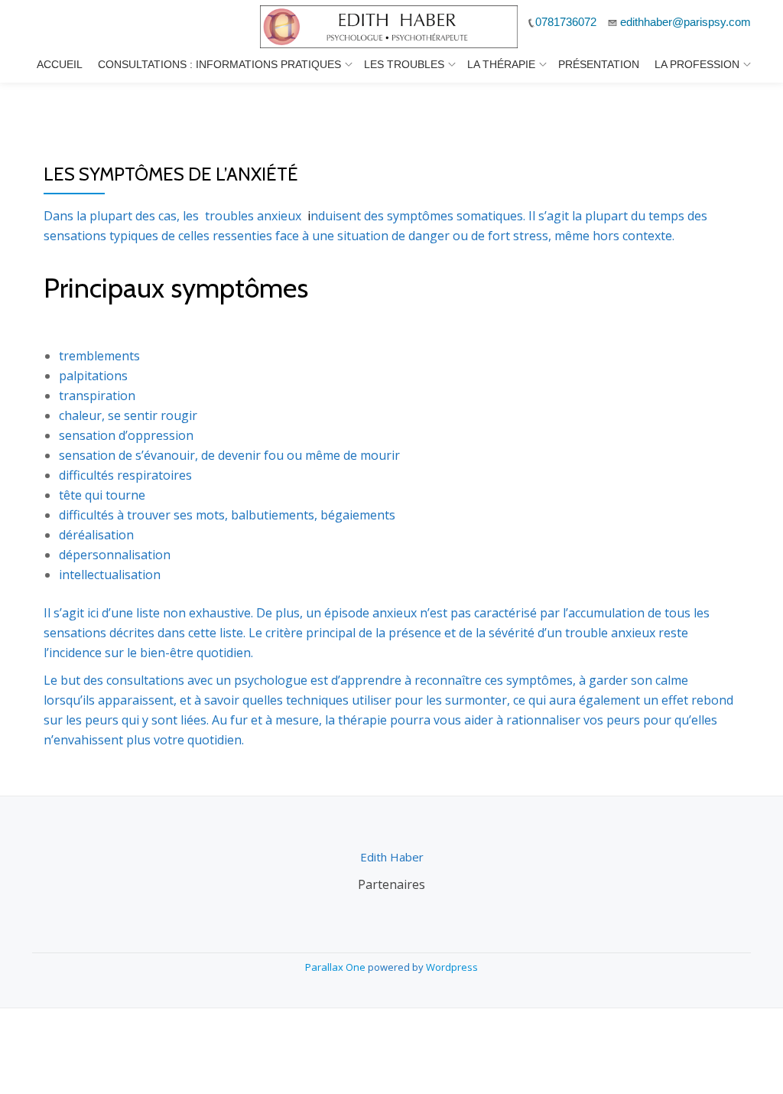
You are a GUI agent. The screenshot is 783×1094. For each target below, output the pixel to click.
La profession (697, 64)
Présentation (598, 64)
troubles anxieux (251, 215)
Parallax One (336, 967)
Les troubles (404, 64)
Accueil (60, 64)
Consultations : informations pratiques (219, 64)
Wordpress (452, 967)
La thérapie (501, 64)
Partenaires (391, 884)
